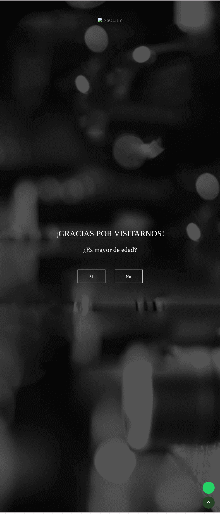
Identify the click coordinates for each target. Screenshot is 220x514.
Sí (91, 276)
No (128, 276)
